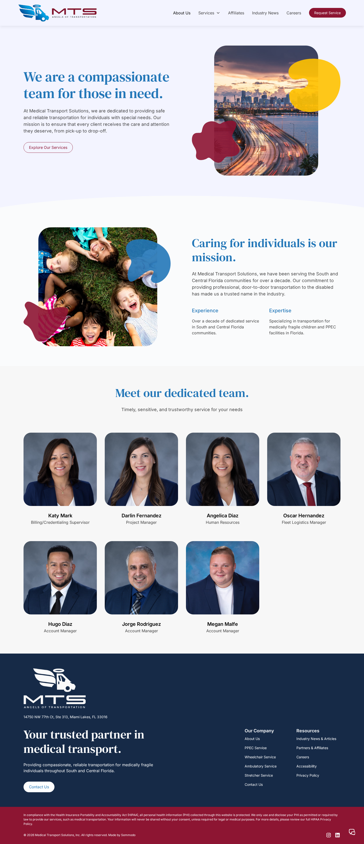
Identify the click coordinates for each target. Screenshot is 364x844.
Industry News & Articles (316, 739)
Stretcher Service (259, 775)
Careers (293, 12)
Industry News (265, 12)
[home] (57, 13)
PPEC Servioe (256, 748)
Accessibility (306, 766)
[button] (209, 13)
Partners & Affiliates (312, 748)
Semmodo (128, 835)
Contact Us (39, 787)
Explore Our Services (48, 147)
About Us (181, 12)
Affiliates (236, 12)
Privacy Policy (307, 775)
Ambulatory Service (261, 766)
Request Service (327, 13)
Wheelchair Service (260, 757)
